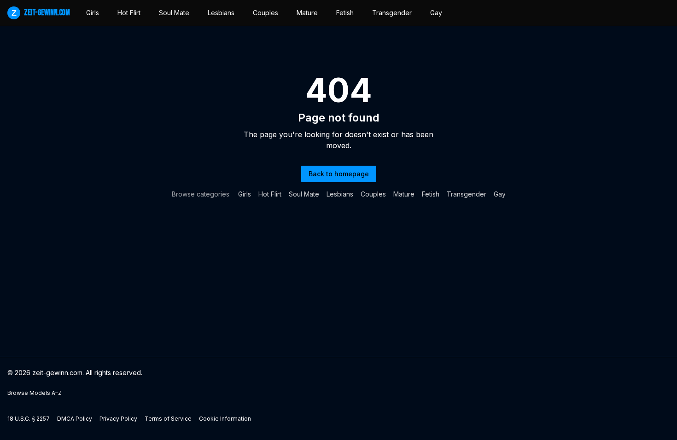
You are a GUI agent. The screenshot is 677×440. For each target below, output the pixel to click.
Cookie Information (225, 418)
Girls (92, 13)
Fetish (345, 13)
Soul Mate (174, 13)
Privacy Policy (118, 418)
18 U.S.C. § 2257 (28, 418)
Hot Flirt (128, 13)
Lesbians (221, 13)
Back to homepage (339, 174)
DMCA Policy (74, 418)
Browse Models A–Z (34, 392)
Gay (436, 13)
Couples (265, 13)
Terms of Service (168, 418)
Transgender (392, 13)
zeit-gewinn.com (41, 12)
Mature (307, 13)
